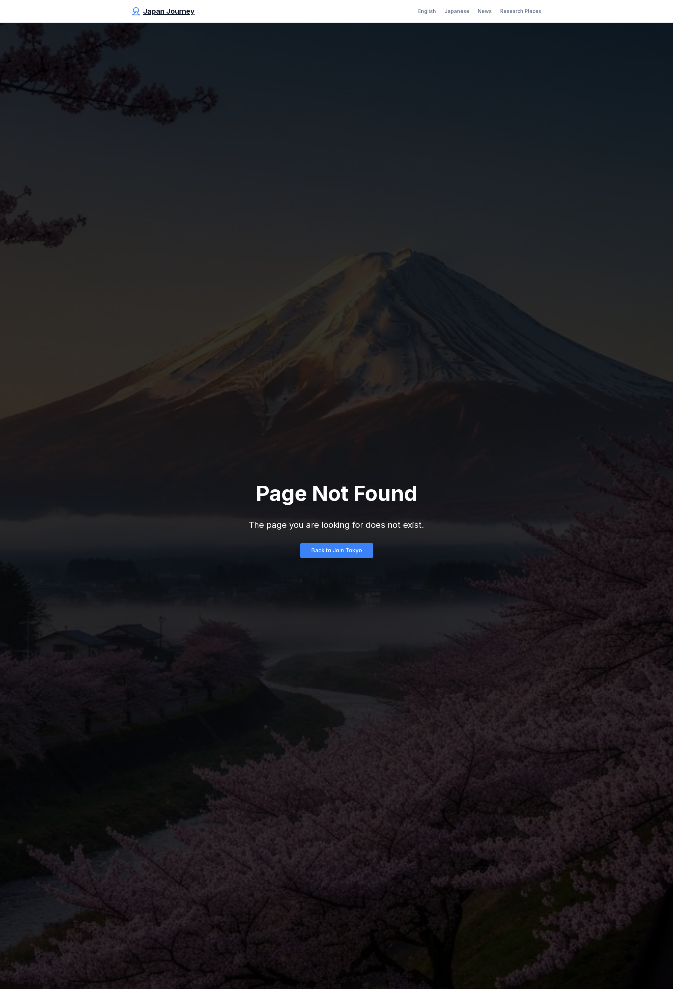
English (427, 11)
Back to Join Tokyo (336, 550)
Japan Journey (169, 11)
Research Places (520, 11)
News (485, 11)
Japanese (456, 11)
